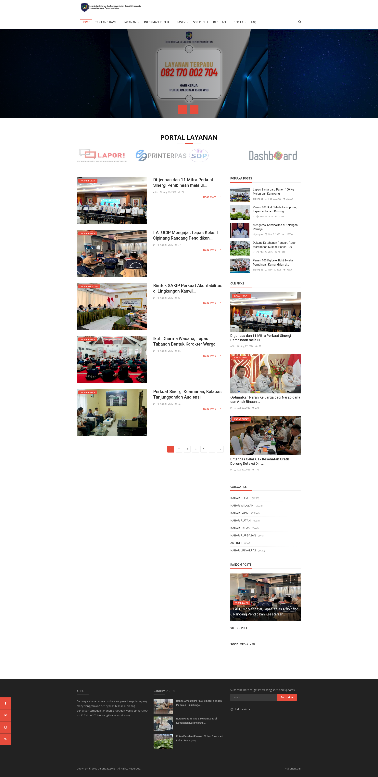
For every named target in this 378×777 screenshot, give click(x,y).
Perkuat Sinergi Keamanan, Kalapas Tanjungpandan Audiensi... (187, 394)
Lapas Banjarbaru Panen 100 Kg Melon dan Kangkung (273, 191)
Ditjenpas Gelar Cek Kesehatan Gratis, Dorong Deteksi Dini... (260, 461)
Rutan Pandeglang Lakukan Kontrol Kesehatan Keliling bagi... (196, 720)
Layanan (130, 22)
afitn (155, 192)
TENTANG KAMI (106, 22)
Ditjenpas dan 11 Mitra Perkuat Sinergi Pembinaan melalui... (183, 182)
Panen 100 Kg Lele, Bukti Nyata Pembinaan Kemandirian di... (273, 262)
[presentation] (182, 109)
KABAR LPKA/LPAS (243, 550)
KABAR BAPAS (240, 528)
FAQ (253, 22)
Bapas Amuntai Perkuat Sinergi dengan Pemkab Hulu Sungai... (199, 702)
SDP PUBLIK (200, 22)
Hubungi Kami (293, 768)
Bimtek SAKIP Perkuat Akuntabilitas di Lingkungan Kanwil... (187, 288)
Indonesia (241, 709)
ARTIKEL (236, 543)
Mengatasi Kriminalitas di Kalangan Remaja (275, 227)
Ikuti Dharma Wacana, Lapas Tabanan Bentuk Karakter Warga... (186, 341)
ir (154, 244)
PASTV (181, 22)
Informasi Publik (157, 22)
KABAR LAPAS (239, 513)
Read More (210, 197)
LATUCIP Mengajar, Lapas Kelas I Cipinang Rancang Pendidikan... (185, 235)
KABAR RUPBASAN (243, 535)
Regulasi (220, 22)
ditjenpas (258, 198)
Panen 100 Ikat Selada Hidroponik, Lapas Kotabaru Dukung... (275, 209)
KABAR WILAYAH (242, 505)
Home (86, 22)
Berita (239, 22)
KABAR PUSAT (240, 498)
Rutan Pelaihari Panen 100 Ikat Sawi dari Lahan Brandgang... (199, 738)
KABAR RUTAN (240, 520)
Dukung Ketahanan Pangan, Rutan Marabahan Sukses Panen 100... (274, 245)
